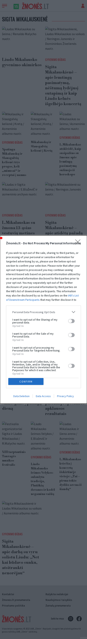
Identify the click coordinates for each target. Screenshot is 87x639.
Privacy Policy (65, 396)
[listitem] (43, 312)
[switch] (71, 321)
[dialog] (43, 319)
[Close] (79, 243)
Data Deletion (21, 396)
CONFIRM (26, 381)
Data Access (43, 396)
